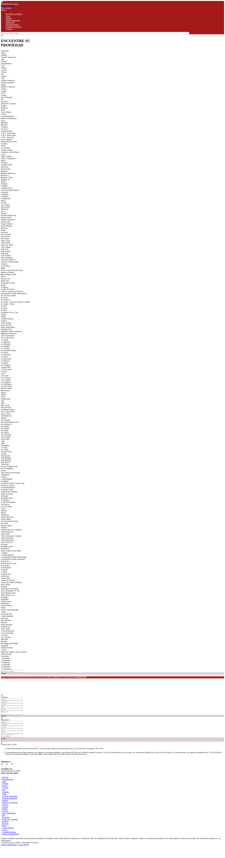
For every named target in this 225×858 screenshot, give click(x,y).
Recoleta (4, 228)
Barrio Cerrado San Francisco (12, 270)
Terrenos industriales (9, 798)
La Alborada (5, 344)
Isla (2, 74)
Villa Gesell (5, 629)
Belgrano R (5, 180)
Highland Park (6, 329)
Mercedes (4, 639)
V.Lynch (4, 447)
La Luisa (4, 635)
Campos (5, 807)
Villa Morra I (6, 462)
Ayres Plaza (5, 266)
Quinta (3, 85)
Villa (2, 78)
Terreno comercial (7, 80)
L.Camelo (4, 340)
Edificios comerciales (10, 803)
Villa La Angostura (8, 158)
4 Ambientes (5, 665)
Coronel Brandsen (7, 631)
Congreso (4, 196)
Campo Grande (6, 150)
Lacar (3, 154)
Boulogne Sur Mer (8, 283)
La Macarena (6, 355)
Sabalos (4, 418)
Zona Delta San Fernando (10, 473)
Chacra (3, 114)
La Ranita (4, 363)
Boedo (3, 182)
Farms (4, 826)
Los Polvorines (6, 386)
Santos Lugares (6, 525)
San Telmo (5, 239)
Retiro (3, 230)
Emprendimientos (12, 25)
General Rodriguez (8, 487)
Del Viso (4, 298)
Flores (3, 201)
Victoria (4, 454)
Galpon (3, 76)
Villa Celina (5, 534)
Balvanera (4, 167)
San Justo (4, 523)
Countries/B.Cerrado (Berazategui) (14, 557)
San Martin (5, 426)
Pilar (2, 401)
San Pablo (4, 431)
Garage (3, 95)
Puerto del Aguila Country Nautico (14, 652)
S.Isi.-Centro (5, 414)
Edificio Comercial (8, 87)
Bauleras (5, 821)
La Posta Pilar (6, 359)
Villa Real (4, 253)
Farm (3, 110)
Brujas (3, 285)
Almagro (4, 163)
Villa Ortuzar (6, 251)
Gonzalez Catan (7, 490)
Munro (3, 393)
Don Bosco (5, 561)
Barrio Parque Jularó (8, 274)
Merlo (3, 161)
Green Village (6, 323)
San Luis (4, 129)
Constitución (5, 199)
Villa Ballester (6, 458)
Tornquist (4, 646)
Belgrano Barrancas (8, 173)
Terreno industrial (7, 83)
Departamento (6, 64)
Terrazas (5, 788)
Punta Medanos (6, 625)
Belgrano (4, 171)
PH (2, 99)
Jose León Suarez (7, 338)
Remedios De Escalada (9, 589)
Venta (8, 16)
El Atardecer (5, 300)
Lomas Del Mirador (8, 502)
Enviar (3, 716)
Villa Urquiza (6, 255)
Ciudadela (4, 481)
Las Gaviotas (6, 637)
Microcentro (5, 207)
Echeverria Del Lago (8, 563)
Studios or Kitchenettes (10, 834)
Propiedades (10, 23)
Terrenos (5, 777)
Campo (3, 91)
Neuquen (4, 127)
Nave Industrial (6, 97)
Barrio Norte (5, 169)
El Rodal (4, 570)
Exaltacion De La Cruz (9, 312)
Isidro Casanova (7, 494)
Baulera (4, 106)
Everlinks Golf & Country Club (12, 483)
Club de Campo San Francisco (12, 291)
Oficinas (5, 784)
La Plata (4, 572)
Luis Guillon (5, 584)
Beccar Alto (5, 279)
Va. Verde (4, 449)
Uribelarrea (5, 603)
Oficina (3, 68)
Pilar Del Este (6, 407)
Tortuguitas (5, 445)
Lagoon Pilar (6, 367)
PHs (3, 815)
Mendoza (4, 123)
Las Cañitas (5, 205)
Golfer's (4, 321)
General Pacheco (7, 319)
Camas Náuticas (8, 828)
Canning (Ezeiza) (7, 555)
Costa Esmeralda (7, 616)
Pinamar (4, 622)
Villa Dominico (6, 606)
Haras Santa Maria (8, 327)
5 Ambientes (5, 667)
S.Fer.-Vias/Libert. (8, 412)
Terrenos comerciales (10, 796)
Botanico (4, 184)
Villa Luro (5, 249)
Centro (3, 612)
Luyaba (4, 650)
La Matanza (5, 500)
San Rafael (5, 433)
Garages (5, 811)
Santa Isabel (5, 439)
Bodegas (4, 108)
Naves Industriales (9, 813)
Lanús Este (5, 576)
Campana (4, 287)
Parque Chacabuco (8, 220)
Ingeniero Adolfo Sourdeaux (11, 331)
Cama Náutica (6, 112)
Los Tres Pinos (6, 506)
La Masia (4, 357)
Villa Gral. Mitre (7, 245)
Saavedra (4, 232)
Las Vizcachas (6, 369)
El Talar (4, 306)
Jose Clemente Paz (8, 336)
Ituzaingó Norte (7, 498)
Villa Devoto (5, 243)
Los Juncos (5, 504)
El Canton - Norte (7, 304)
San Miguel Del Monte (9, 644)
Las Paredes (5, 148)
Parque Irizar (5, 399)
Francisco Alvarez (7, 485)
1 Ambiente (5, 658)
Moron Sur (5, 515)
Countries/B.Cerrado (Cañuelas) (13, 559)
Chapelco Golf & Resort (10, 152)
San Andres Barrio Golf (10, 422)
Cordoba (4, 144)
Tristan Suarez (6, 601)
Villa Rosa (5, 464)
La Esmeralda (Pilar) (8, 350)
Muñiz (3, 395)
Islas (3, 790)
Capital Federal (6, 131)
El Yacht (4, 308)
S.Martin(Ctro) (6, 416)
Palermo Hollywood (8, 215)
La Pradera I (5, 361)
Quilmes (4, 587)
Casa (3, 66)
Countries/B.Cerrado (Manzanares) (14, 293)
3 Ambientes (5, 663)
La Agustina (5, 342)
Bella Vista (5, 281)
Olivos (3, 397)
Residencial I (6, 627)
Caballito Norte (6, 188)
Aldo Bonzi (5, 475)
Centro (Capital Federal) (10, 190)
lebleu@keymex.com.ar (10, 4)
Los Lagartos (6, 382)
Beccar (3, 277)
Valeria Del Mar (7, 648)
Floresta (4, 203)
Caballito (4, 186)
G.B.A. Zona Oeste (8, 135)
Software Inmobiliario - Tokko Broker (15, 845)
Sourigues (4, 597)
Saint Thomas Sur (7, 595)
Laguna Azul (6, 574)
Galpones (5, 792)
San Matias (5, 428)
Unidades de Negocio (14, 27)
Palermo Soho (6, 218)
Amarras (4, 264)
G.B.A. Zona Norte (8, 133)
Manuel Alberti (6, 388)
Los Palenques (6, 384)
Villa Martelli (6, 460)
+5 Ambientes (6, 669)
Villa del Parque (7, 258)
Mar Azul (4, 618)
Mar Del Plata (6, 620)
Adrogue (4, 544)
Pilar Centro (5, 405)
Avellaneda (5, 549)
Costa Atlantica (6, 139)
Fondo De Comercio (8, 104)
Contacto (9, 29)
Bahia (3, 268)
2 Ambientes (5, 660)
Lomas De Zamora (8, 580)
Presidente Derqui (7, 409)
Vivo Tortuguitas (7, 468)
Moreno (4, 511)
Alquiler (9, 18)
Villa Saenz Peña (7, 538)
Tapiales (4, 528)
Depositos (5, 817)
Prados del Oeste (7, 517)
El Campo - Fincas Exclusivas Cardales (15, 302)
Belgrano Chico (7, 177)
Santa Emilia (5, 437)
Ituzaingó (4, 496)
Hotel (3, 93)
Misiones (4, 125)
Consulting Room (7, 116)
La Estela (4, 352)
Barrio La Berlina (7, 272)
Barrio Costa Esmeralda (10, 610)
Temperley (5, 599)
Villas (4, 794)
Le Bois (4, 371)
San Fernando (6, 424)
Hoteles (5, 809)
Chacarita (4, 192)
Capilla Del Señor (7, 289)
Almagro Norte (6, 165)
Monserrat (4, 209)
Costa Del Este (6, 614)
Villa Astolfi (5, 456)
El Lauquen (5, 565)
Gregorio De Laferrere (9, 492)
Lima (3, 374)
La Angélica (5, 346)
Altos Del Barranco (8, 260)
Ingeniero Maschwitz (9, 334)
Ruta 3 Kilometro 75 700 (10, 591)
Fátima (3, 317)
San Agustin (5, 420)
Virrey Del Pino (7, 542)
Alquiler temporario (13, 20)
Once (3, 211)
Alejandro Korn (7, 547)
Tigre (3, 441)
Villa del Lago (6, 654)
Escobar (4, 310)
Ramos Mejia (6, 519)
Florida (3, 315)
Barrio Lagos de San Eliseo (11, 551)
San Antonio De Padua (9, 521)
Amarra (4, 89)
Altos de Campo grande (10, 262)
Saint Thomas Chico (8, 593)
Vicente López (6, 452)
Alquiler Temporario (8, 57)
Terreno (4, 61)
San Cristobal (6, 234)
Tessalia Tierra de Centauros (11, 530)
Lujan (3, 509)
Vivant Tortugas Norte (9, 466)
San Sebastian (6, 435)
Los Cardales (6, 378)
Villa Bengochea (7, 532)
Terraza (3, 72)
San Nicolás (5, 236)
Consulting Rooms (9, 832)
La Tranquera (6, 365)
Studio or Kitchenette (9, 118)
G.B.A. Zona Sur (7, 137)
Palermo (4, 213)
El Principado (6, 568)
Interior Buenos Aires (9, 142)
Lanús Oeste (5, 578)
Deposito (4, 102)
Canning (4, 553)
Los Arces (4, 376)
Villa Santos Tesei (7, 540)
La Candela (5, 348)
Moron (3, 513)
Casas (4, 781)
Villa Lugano (6, 247)
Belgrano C (5, 175)
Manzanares (5, 390)
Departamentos (7, 779)
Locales (4, 70)
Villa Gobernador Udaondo (11, 536)
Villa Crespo (5, 241)
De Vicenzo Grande (8, 296)
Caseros (4, 477)
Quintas (5, 800)
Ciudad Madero (7, 479)
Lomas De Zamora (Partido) (11, 582)
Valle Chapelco (6, 156)
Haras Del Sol (6, 325)
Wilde (3, 608)
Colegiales (5, 194)
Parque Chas (5, 222)
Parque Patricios (7, 224)
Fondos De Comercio (10, 819)
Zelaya (3, 471)
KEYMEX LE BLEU (14, 14)
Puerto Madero (6, 226)
